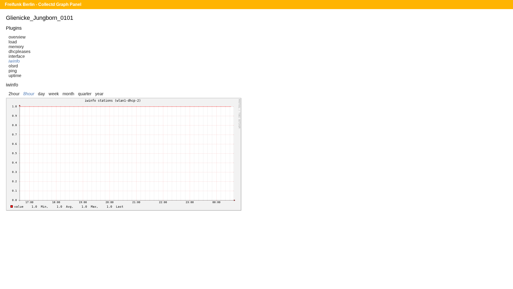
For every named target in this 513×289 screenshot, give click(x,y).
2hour (14, 94)
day (41, 94)
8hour (28, 94)
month (68, 94)
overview (17, 37)
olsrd (13, 66)
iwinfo (14, 61)
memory (16, 46)
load (13, 42)
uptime (15, 75)
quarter (84, 94)
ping (13, 71)
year (99, 94)
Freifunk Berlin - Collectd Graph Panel (43, 4)
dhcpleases (19, 51)
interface (17, 56)
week (54, 94)
